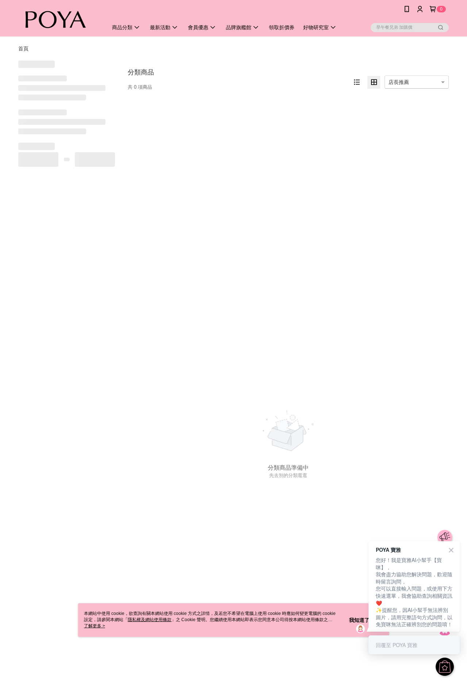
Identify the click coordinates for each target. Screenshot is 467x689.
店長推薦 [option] (399, 82)
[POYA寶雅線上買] (58, 19)
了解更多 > (94, 625)
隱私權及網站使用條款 (149, 619)
